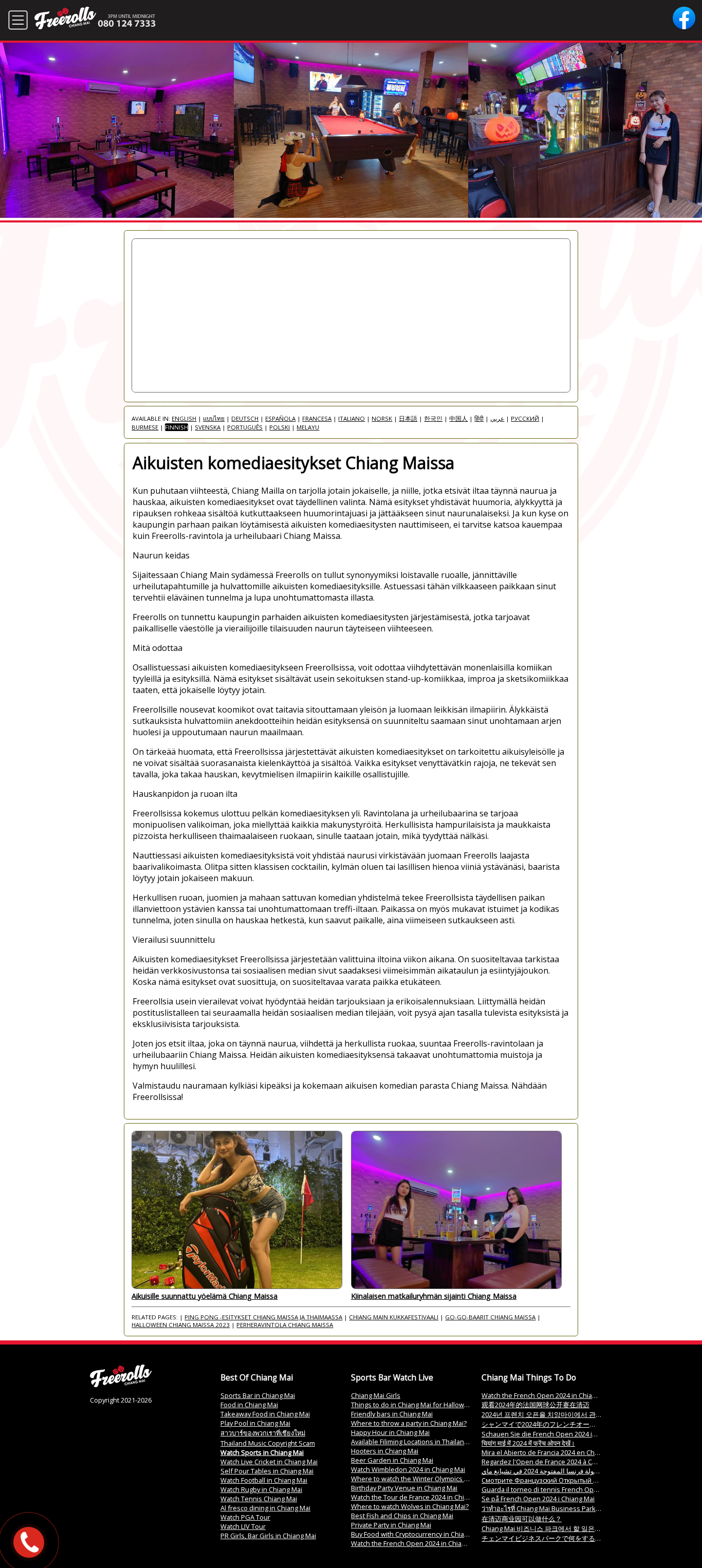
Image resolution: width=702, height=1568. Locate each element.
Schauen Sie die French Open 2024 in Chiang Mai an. (562, 1434)
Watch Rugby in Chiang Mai (261, 1489)
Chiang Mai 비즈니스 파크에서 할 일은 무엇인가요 (556, 1528)
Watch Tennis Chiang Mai (258, 1498)
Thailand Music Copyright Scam (267, 1443)
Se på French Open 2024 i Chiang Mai (538, 1498)
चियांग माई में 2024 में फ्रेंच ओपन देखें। (528, 1443)
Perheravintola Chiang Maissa (284, 1325)
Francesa (316, 418)
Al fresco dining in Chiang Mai (265, 1508)
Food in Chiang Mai (249, 1404)
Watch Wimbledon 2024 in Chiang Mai (408, 1469)
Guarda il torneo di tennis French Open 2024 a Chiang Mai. (570, 1489)
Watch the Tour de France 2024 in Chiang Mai (419, 1497)
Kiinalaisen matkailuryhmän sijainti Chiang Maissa (433, 1296)
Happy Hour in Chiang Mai (390, 1432)
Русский (525, 418)
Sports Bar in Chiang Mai (257, 1395)
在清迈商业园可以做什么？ (522, 1518)
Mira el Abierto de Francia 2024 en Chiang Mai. (551, 1452)
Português (245, 427)
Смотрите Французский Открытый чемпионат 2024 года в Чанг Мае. (590, 1480)
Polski (279, 427)
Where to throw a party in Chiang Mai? (409, 1423)
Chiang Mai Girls (375, 1395)
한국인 (433, 418)
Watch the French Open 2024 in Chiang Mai (416, 1543)
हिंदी (479, 418)
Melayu (308, 427)
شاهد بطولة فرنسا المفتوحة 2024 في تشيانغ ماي (550, 1471)
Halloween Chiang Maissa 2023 (181, 1325)
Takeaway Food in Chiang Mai (265, 1413)
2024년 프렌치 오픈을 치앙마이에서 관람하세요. (553, 1414)
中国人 (458, 418)
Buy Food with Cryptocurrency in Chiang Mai (417, 1534)
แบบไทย (214, 418)
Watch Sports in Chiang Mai (262, 1452)
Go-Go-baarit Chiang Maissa (490, 1317)
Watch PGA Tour (245, 1517)
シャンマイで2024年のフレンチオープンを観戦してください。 (576, 1424)
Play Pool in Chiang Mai (255, 1423)
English (184, 418)
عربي (497, 418)
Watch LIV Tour (243, 1526)
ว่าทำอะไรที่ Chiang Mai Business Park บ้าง (545, 1508)
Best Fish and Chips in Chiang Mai (402, 1515)
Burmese (145, 427)
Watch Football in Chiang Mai (263, 1480)
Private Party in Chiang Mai (391, 1524)
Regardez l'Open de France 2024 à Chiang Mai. (552, 1461)
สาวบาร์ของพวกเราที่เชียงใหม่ (262, 1433)
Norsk (382, 418)
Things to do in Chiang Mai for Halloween (413, 1404)
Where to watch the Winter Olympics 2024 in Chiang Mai (436, 1478)
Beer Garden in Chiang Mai (392, 1460)
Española (280, 418)
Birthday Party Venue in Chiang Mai (404, 1487)
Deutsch (244, 418)
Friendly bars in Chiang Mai (392, 1413)
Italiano (351, 418)
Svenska (207, 427)
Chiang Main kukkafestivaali (393, 1317)
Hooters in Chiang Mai (384, 1450)
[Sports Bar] (121, 1384)
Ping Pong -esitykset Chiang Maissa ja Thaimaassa (263, 1317)
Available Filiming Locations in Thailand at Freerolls (427, 1441)
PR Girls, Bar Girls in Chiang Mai (268, 1535)
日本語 (408, 418)
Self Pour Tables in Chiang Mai (266, 1471)
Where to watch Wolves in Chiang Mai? (410, 1506)
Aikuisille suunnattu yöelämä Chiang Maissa (205, 1296)
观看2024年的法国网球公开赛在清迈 (535, 1404)
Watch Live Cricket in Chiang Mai (269, 1461)
